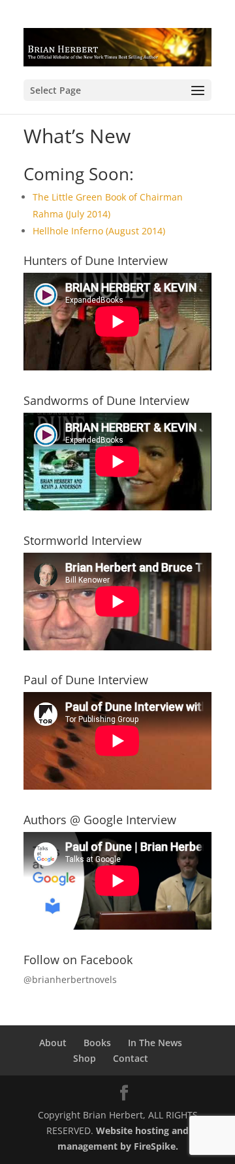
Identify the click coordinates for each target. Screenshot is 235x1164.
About (53, 1042)
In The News (155, 1042)
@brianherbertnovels (70, 979)
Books (97, 1042)
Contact (130, 1058)
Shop (84, 1058)
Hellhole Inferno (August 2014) (99, 231)
